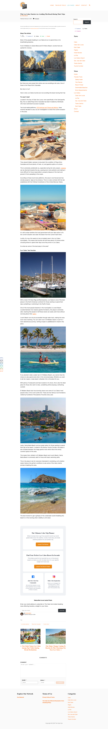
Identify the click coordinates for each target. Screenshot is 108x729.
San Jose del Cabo (79, 60)
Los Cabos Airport (79, 58)
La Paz (76, 55)
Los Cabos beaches (25, 624)
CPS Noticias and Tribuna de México (47, 107)
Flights (76, 50)
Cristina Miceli (25, 15)
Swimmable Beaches (81, 87)
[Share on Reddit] (1, 370)
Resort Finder (79, 85)
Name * (24, 680)
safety (34, 314)
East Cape (77, 47)
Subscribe (62, 610)
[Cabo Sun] (27, 5)
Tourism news (46, 624)
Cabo (75, 42)
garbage (63, 168)
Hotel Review (78, 52)
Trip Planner (78, 82)
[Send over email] (1, 367)
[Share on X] (1, 361)
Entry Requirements (81, 90)
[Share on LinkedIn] (1, 364)
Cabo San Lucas (79, 44)
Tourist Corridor (78, 66)
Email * (42, 680)
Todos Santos (78, 63)
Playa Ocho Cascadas (36, 624)
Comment (23, 662)
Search (75, 19)
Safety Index (79, 79)
